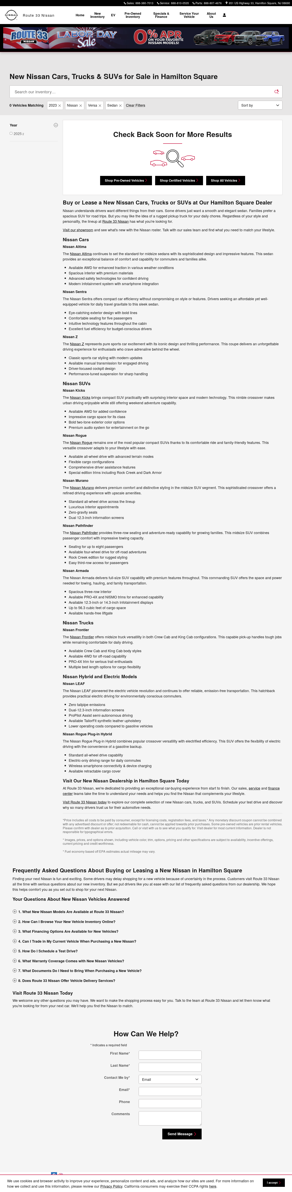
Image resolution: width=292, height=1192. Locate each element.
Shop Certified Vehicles (177, 180)
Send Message (180, 1133)
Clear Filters (135, 105)
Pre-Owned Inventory (133, 15)
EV (113, 15)
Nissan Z (77, 343)
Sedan (112, 105)
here (212, 1186)
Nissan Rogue (81, 442)
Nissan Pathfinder (84, 532)
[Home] (11, 15)
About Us (211, 15)
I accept (272, 1182)
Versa (92, 105)
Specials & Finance (161, 15)
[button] (146, 911)
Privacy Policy (111, 1186)
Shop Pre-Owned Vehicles (124, 180)
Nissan (72, 105)
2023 (53, 105)
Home (80, 15)
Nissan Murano (82, 487)
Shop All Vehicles (224, 180)
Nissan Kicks (80, 397)
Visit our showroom (78, 229)
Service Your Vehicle (189, 15)
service (254, 788)
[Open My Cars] (223, 15)
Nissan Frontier (82, 636)
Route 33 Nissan (115, 221)
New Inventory (97, 15)
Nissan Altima (81, 253)
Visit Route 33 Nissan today (85, 801)
